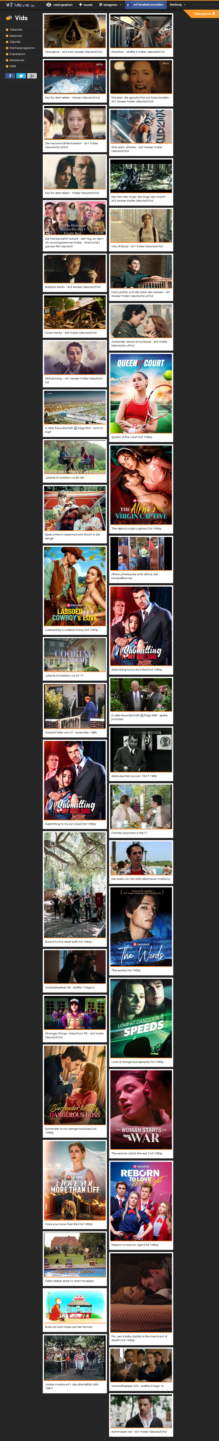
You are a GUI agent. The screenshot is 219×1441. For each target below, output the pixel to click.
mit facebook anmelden (148, 4)
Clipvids (15, 41)
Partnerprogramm (22, 48)
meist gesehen (63, 4)
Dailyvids (16, 35)
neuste (88, 4)
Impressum (17, 54)
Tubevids (16, 29)
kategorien (110, 4)
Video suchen (203, 13)
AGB (13, 66)
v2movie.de (21, 5)
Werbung (176, 4)
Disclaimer (17, 60)
